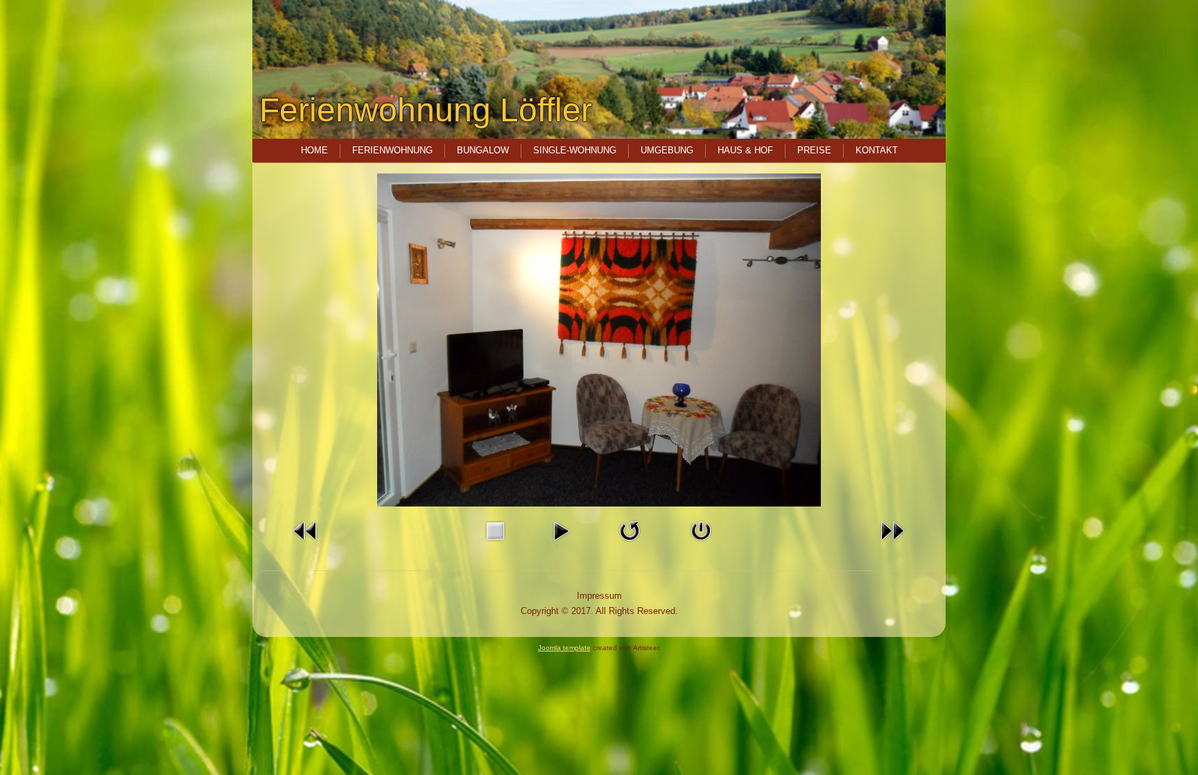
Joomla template (564, 647)
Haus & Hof (745, 150)
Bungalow (483, 150)
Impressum (599, 595)
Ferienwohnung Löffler (425, 110)
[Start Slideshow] (561, 544)
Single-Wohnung (574, 150)
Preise (814, 150)
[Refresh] (629, 544)
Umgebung (667, 150)
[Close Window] (701, 544)
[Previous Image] (305, 544)
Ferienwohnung (392, 150)
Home (314, 150)
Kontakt (877, 150)
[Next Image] (892, 544)
